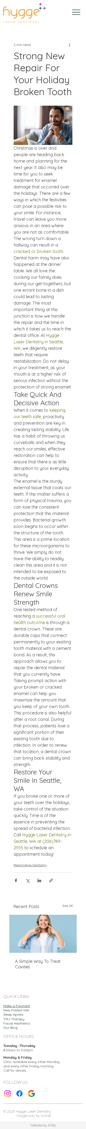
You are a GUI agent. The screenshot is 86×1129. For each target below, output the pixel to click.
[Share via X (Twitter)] (27, 880)
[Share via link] (51, 880)
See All (67, 906)
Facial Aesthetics (16, 1023)
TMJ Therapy (13, 1019)
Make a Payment (16, 1006)
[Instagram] (7, 1093)
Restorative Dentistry (30, 865)
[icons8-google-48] (31, 1093)
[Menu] (76, 12)
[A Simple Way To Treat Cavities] (43, 934)
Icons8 (46, 1115)
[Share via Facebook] (16, 880)
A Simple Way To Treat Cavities (37, 964)
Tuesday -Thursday (19, 1046)
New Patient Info (16, 1010)
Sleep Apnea (13, 1014)
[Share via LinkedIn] (39, 880)
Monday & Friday (17, 1057)
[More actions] (69, 45)
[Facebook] (19, 1093)
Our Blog (10, 1027)
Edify (52, 1125)
